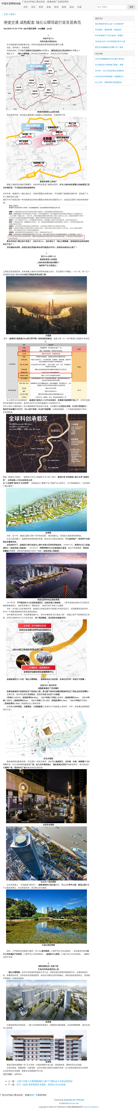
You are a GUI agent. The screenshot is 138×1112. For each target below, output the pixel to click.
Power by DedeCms (91, 1107)
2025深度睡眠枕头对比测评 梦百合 (109, 59)
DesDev (73, 1103)
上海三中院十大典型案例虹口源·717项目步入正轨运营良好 (45, 1081)
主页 (6, 14)
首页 (25, 6)
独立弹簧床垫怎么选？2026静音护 (109, 23)
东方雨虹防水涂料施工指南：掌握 (109, 64)
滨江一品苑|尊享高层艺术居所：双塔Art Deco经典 (41, 1084)
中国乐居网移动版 (11, 3)
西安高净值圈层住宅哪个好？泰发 (109, 47)
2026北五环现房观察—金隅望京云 (109, 76)
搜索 (131, 7)
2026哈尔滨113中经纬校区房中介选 (110, 41)
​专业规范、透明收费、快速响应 (108, 29)
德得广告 (55, 1)
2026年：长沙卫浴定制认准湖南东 (109, 70)
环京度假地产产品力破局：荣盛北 (109, 35)
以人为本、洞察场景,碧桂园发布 (108, 82)
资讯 (12, 14)
